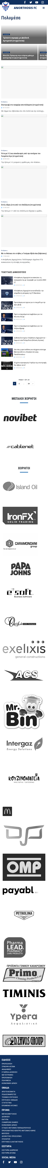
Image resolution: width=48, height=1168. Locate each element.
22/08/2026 (18, 331)
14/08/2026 (18, 368)
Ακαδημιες (6, 1069)
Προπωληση (7, 1064)
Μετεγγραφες (7, 1075)
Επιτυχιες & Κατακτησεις (12, 1142)
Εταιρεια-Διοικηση (9, 1072)
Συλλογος (6, 1139)
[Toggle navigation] (43, 8)
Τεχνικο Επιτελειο (10, 1097)
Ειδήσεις (4, 101)
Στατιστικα (6, 1103)
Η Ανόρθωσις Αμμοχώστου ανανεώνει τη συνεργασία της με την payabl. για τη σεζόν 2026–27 (30, 279)
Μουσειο (5, 1133)
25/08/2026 (18, 296)
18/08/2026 (18, 343)
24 (28, 384)
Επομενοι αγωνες (10, 1105)
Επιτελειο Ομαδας (10, 1100)
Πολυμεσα (6, 1080)
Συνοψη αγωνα (8, 1066)
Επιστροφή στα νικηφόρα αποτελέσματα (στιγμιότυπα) (22, 105)
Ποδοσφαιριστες (9, 1094)
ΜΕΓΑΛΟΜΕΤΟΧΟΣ (9, 1114)
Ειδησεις (6, 34)
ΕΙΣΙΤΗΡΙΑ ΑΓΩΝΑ (8, 1153)
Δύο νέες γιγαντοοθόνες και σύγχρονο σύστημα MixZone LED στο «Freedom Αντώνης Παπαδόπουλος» (30, 351)
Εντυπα (5, 1119)
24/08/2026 (18, 319)
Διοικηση (6, 1117)
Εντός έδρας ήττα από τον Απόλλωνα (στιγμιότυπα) (21, 205)
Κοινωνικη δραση (9, 1083)
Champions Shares (10, 1122)
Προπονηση (7, 1077)
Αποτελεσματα (8, 1091)
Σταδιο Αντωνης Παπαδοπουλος (16, 1128)
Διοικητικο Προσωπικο (12, 1136)
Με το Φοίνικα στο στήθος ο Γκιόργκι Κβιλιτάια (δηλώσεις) (24, 253)
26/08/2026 (18, 285)
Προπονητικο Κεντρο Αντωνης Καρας (19, 1130)
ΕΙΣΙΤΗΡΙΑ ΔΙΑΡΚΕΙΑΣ (10, 1150)
